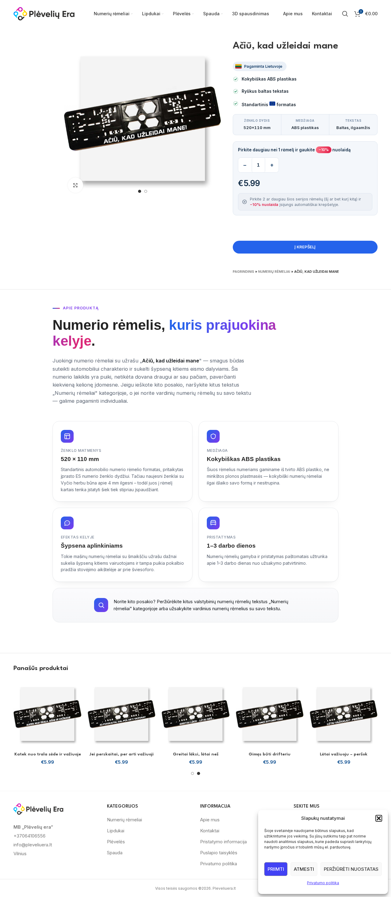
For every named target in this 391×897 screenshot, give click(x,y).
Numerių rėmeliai (274, 271)
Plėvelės (116, 842)
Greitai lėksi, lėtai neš (195, 754)
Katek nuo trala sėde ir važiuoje (47, 754)
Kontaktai (209, 831)
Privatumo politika (323, 883)
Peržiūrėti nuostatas (351, 869)
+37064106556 (29, 836)
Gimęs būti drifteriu (270, 754)
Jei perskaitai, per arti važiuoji (122, 754)
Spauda (114, 853)
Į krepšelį (305, 246)
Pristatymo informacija (223, 842)
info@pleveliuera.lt (32, 845)
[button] (379, 818)
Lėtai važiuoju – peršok (343, 754)
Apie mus (210, 820)
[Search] (345, 14)
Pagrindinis (243, 271)
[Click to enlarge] (75, 185)
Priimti (276, 869)
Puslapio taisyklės (218, 853)
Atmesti (304, 869)
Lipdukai (115, 831)
